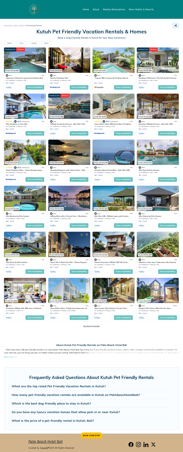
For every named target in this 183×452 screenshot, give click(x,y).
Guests (34, 43)
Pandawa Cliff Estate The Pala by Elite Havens (157, 78)
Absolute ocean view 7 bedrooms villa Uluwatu (157, 262)
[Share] (175, 26)
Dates (9, 43)
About (96, 9)
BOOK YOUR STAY (91, 435)
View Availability (35, 87)
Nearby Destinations (114, 9)
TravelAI (44, 448)
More (46, 43)
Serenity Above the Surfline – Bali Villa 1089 (112, 170)
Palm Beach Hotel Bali (45, 442)
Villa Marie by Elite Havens (16, 262)
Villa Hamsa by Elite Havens (150, 216)
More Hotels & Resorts (141, 9)
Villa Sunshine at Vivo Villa (16, 124)
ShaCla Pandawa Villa (59, 78)
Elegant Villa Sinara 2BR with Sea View (155, 308)
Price (21, 43)
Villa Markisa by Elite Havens (17, 216)
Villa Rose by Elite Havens (149, 170)
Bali (7, 83)
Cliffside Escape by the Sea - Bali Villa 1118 (67, 124)
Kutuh (12, 83)
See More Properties (91, 326)
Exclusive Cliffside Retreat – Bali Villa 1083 (156, 124)
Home (86, 9)
